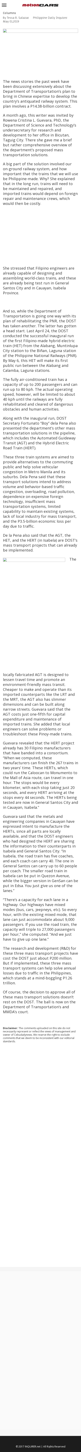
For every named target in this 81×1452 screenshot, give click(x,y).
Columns (9, 13)
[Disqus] (40, 1102)
